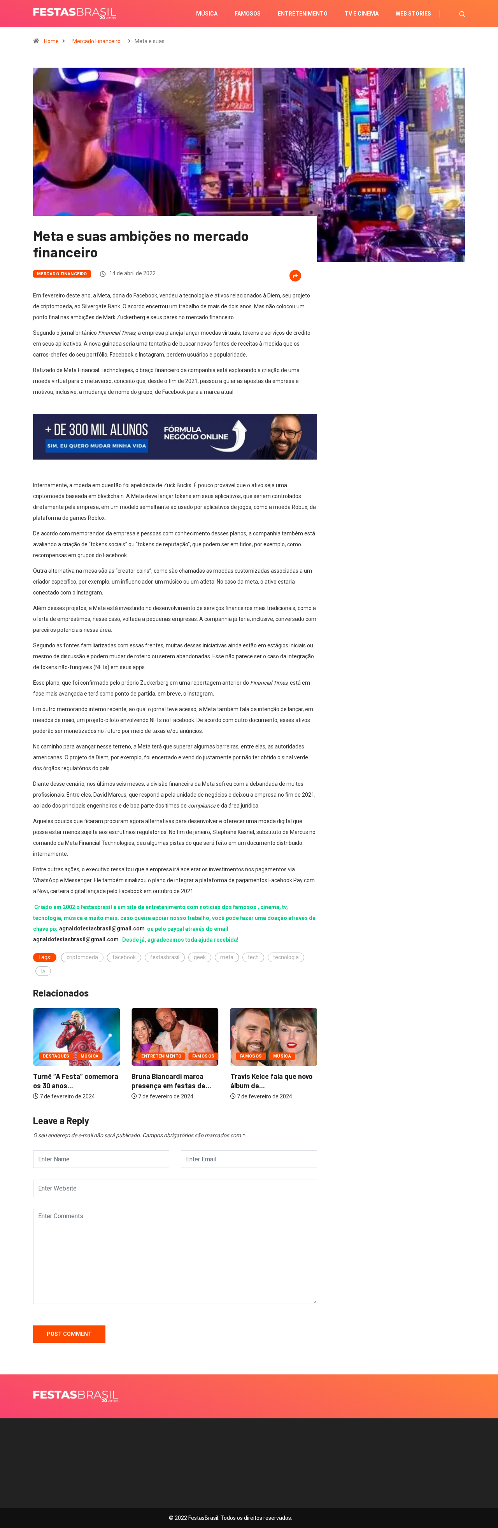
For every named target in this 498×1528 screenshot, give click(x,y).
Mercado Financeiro (96, 41)
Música (206, 13)
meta (226, 957)
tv (43, 971)
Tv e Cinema (362, 13)
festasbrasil (164, 957)
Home (51, 41)
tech (253, 957)
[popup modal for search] (452, 13)
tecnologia (286, 957)
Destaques (292, 1056)
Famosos (248, 13)
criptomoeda (82, 957)
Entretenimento (303, 13)
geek (200, 957)
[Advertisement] (397, 373)
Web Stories (413, 13)
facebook (124, 957)
